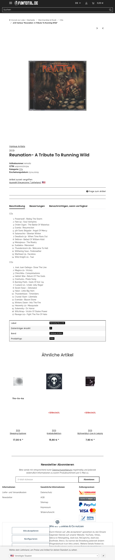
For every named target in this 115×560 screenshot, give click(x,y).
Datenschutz (46, 492)
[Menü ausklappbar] (10, 1)
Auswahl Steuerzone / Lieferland (25, 182)
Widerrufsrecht (47, 512)
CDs (21, 169)
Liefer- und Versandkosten (14, 492)
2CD (52, 338)
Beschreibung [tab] (17, 206)
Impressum (46, 507)
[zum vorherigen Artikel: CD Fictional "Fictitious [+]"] (103, 28)
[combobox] (54, 556)
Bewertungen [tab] (37, 206)
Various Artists (17, 146)
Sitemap (44, 502)
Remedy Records (57, 323)
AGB (42, 497)
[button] (86, 3)
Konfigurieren (30, 539)
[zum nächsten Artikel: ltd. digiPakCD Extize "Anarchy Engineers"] (97, 28)
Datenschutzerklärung (62, 470)
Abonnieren (89, 479)
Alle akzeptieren (31, 531)
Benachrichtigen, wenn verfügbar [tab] (68, 206)
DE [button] (76, 3)
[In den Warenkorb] (11, 36)
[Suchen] (110, 9)
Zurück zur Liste (18, 20)
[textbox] (54, 556)
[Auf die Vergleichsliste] (100, 43)
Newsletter (7, 497)
